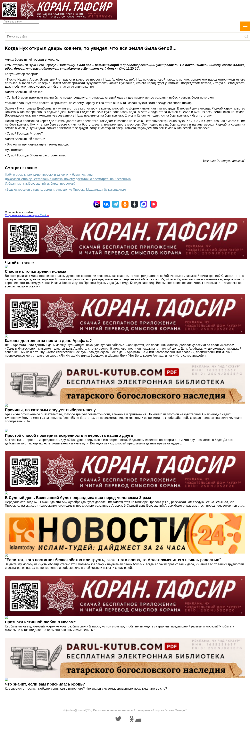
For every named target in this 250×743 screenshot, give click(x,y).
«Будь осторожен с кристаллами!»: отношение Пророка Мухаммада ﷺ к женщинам (65, 189)
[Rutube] (96, 204)
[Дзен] (134, 204)
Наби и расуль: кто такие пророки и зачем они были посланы (49, 174)
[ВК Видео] (153, 204)
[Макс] (143, 204)
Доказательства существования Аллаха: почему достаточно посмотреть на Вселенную (68, 179)
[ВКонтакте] (106, 204)
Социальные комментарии (27, 215)
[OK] (125, 204)
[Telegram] (115, 204)
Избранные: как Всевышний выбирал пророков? (40, 183)
